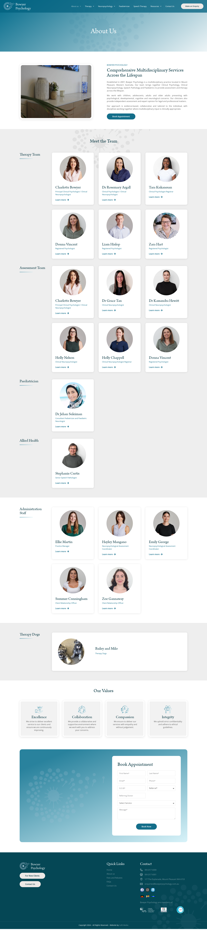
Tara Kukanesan (160, 187)
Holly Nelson (64, 357)
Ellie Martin (63, 542)
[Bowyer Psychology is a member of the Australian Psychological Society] (147, 909)
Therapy (88, 6)
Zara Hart (156, 244)
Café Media (123, 925)
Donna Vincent (66, 244)
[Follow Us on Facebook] (142, 890)
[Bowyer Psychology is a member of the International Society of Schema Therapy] (180, 909)
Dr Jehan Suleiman (68, 414)
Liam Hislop (111, 244)
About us (75, 6)
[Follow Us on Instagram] (147, 890)
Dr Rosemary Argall (116, 187)
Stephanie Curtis (67, 473)
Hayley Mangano (114, 542)
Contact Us (169, 6)
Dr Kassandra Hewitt (164, 300)
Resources (155, 6)
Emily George (159, 542)
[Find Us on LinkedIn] (153, 890)
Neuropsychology (105, 6)
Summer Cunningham (71, 598)
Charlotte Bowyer (68, 187)
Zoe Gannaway (113, 598)
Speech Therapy (140, 6)
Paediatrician (124, 6)
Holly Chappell (113, 357)
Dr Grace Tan (112, 300)
